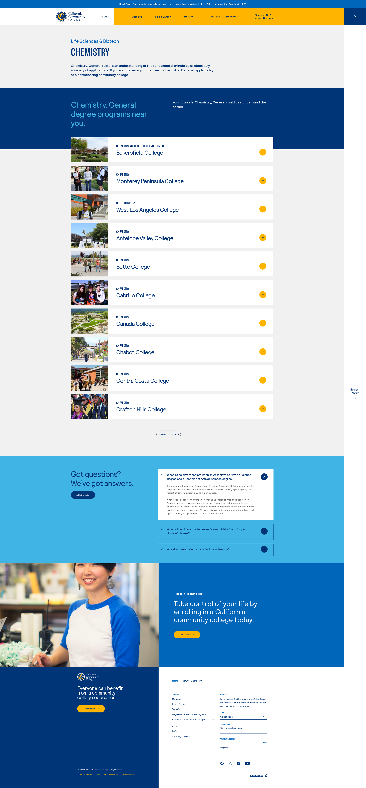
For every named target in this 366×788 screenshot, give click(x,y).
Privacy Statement (85, 774)
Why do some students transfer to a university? (198, 549)
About (175, 726)
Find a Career (163, 16)
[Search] (355, 16)
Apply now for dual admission (148, 4)
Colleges (137, 16)
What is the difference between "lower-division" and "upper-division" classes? (207, 531)
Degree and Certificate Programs (189, 714)
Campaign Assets (181, 736)
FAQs (174, 731)
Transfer (176, 709)
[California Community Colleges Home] (70, 17)
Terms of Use (101, 774)
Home (175, 680)
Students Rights (129, 774)
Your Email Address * (227, 739)
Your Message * (225, 724)
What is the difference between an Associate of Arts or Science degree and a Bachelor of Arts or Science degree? (209, 476)
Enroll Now (358, 391)
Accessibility (114, 774)
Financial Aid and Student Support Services (194, 719)
